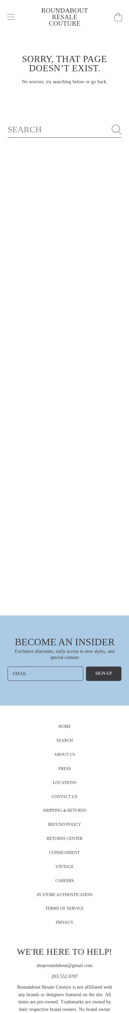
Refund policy (64, 824)
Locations (64, 783)
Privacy (65, 922)
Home (64, 726)
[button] (11, 17)
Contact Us (64, 797)
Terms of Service (64, 908)
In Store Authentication (65, 895)
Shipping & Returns (64, 810)
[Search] (116, 129)
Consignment (64, 853)
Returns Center (65, 839)
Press (64, 769)
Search (64, 741)
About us (64, 755)
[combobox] (65, 129)
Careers (64, 881)
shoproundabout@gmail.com (64, 965)
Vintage (64, 867)
